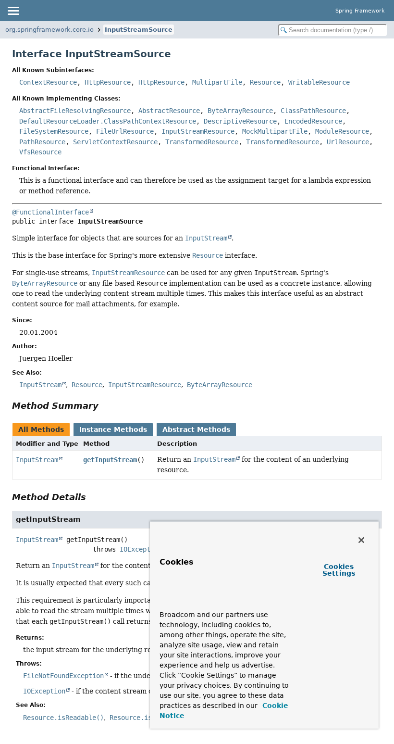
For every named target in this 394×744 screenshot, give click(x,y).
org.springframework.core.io (49, 29)
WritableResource (319, 82)
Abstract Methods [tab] (196, 429)
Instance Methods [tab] (113, 429)
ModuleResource (342, 131)
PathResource (42, 142)
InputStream (37, 460)
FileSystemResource (53, 131)
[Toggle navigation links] (13, 10)
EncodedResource (313, 121)
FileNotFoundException (63, 676)
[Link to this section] (105, 406)
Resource (265, 82)
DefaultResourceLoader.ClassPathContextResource (107, 121)
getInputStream (110, 460)
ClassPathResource (313, 110)
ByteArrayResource (240, 110)
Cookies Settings (338, 570)
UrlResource (348, 142)
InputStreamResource (197, 131)
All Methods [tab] (41, 429)
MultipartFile (217, 82)
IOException (141, 549)
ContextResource (48, 82)
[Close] (361, 540)
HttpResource (108, 82)
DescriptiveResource (240, 121)
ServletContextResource (115, 142)
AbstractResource (169, 110)
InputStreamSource (138, 29)
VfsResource (40, 152)
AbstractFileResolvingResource (75, 110)
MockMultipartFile (275, 131)
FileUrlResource (125, 131)
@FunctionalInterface (50, 212)
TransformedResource (201, 142)
